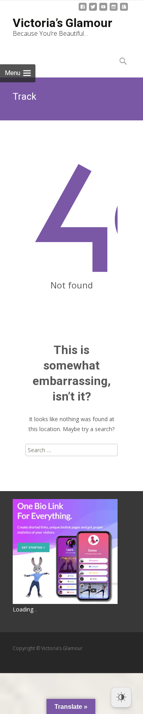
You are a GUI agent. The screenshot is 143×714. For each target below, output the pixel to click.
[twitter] (93, 10)
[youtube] (103, 10)
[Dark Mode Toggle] (121, 697)
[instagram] (114, 10)
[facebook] (83, 10)
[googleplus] (124, 10)
